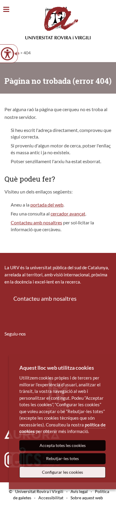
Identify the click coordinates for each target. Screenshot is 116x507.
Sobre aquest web (86, 497)
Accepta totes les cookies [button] (63, 445)
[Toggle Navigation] (6, 10)
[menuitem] (8, 351)
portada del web (46, 204)
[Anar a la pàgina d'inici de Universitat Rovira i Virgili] (58, 23)
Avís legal (79, 491)
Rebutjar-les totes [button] (62, 458)
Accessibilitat (50, 497)
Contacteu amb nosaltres (36, 222)
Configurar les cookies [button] (62, 472)
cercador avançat (68, 213)
